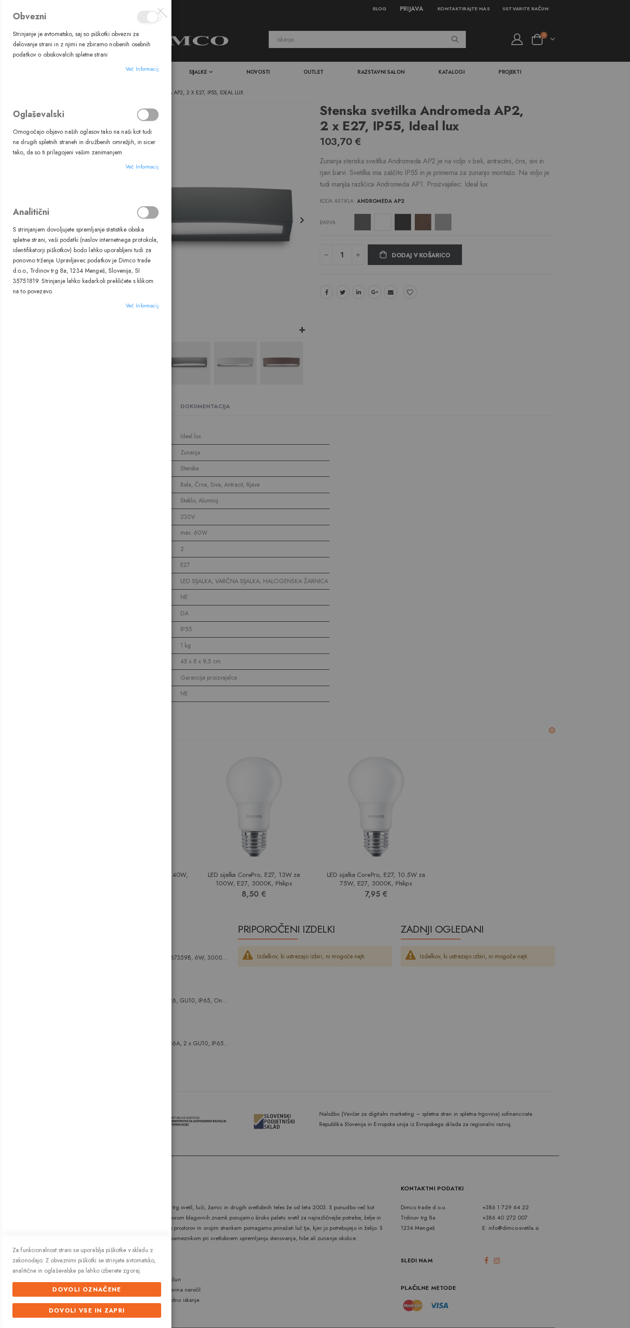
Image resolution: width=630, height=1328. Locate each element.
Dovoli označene (86, 1289)
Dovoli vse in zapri (87, 1310)
